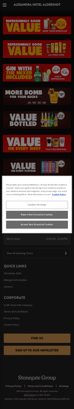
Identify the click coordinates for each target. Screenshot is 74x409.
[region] (37, 204)
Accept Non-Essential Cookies (37, 224)
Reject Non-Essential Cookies (37, 214)
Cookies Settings (37, 204)
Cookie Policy (59, 194)
